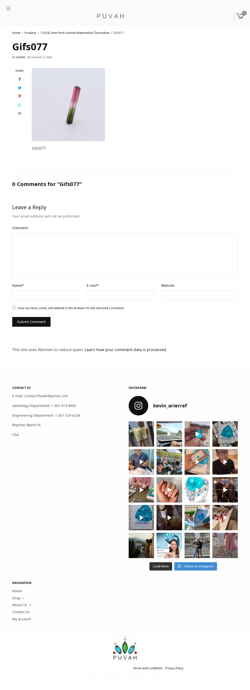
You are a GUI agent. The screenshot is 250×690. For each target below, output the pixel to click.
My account (21, 619)
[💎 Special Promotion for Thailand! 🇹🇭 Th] (141, 462)
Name (18, 285)
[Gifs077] (68, 104)
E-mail (93, 285)
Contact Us (21, 612)
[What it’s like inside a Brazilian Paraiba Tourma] (169, 517)
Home (17, 591)
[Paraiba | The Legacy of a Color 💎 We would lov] (197, 517)
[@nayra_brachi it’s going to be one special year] (225, 545)
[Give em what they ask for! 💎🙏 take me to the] (197, 434)
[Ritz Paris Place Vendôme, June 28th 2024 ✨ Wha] (141, 517)
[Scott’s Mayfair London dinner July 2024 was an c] (225, 490)
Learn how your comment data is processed (125, 349)
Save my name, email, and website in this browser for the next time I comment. (71, 308)
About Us (19, 605)
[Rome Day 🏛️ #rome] (197, 545)
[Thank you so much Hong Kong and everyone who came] (197, 462)
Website (167, 285)
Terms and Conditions (148, 668)
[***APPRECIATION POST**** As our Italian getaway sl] (141, 545)
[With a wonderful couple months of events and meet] (225, 434)
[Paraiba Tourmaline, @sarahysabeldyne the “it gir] (169, 545)
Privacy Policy (174, 668)
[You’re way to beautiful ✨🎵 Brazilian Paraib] (169, 490)
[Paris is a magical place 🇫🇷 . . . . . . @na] (225, 517)
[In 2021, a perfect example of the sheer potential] (141, 490)
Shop (16, 598)
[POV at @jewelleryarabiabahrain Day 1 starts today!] (169, 434)
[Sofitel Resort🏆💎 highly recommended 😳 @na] (141, 434)
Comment (20, 228)
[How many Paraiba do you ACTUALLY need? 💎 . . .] (197, 490)
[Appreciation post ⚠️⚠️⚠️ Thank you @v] (225, 462)
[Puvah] (110, 16)
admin (20, 57)
